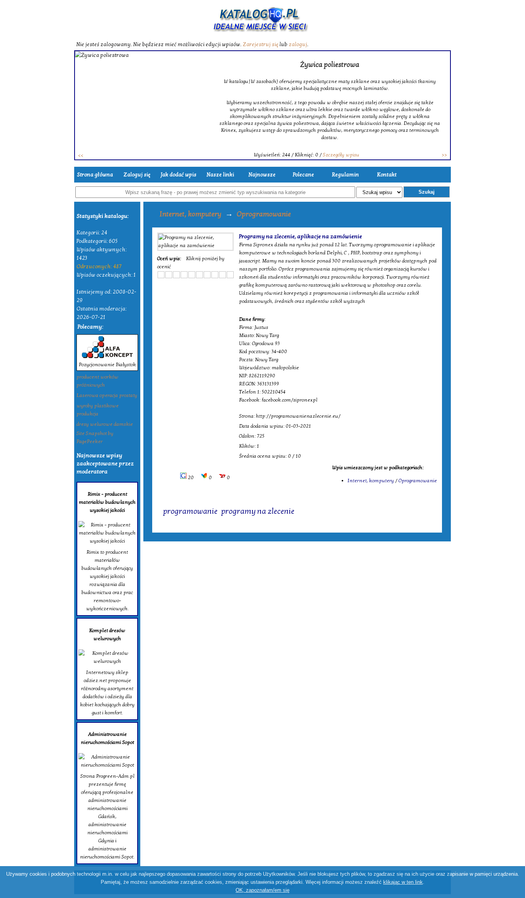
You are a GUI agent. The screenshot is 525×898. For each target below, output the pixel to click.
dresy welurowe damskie (104, 424)
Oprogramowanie (264, 214)
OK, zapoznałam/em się (262, 890)
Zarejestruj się (260, 44)
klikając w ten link (403, 882)
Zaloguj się (136, 174)
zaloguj (298, 44)
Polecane (303, 174)
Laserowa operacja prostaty (106, 395)
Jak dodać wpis (178, 174)
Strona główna (95, 174)
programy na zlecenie (257, 511)
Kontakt (387, 174)
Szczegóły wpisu (341, 155)
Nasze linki (220, 174)
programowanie (190, 511)
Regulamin (345, 174)
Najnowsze (262, 174)
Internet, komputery (190, 214)
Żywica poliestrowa (329, 65)
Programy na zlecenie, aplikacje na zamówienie (300, 236)
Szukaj (427, 192)
